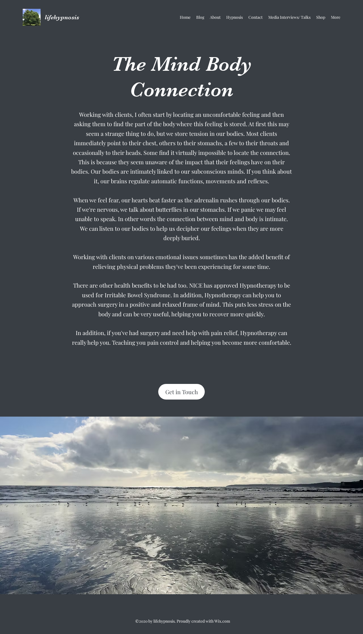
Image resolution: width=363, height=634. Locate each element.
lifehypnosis (62, 17)
